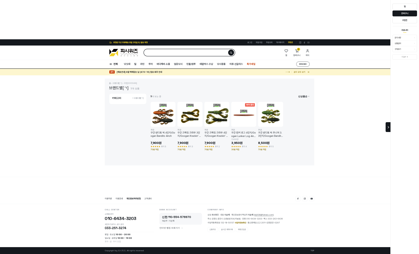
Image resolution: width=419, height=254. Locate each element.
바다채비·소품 (163, 64)
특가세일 (251, 64)
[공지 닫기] (308, 72)
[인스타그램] (300, 42)
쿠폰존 (290, 42)
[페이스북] (304, 42)
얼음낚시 (178, 64)
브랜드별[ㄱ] (117, 83)
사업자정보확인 (240, 223)
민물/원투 (191, 64)
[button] (304, 96)
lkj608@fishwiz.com (264, 215)
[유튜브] (308, 42)
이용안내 (119, 198)
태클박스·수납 (206, 64)
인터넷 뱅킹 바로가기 (169, 228)
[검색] (231, 53)
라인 (142, 64)
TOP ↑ (404, 57)
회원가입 (259, 42)
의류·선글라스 (236, 64)
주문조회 (269, 42)
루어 (150, 64)
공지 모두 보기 (299, 72)
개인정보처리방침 (133, 198)
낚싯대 (127, 64)
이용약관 (108, 198)
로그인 (249, 42)
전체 (115, 64)
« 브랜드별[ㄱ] (138, 98)
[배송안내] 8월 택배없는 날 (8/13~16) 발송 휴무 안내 (139, 70)
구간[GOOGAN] (130, 83)
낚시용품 (221, 64)
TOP (312, 250)
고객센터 (148, 198)
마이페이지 (280, 42)
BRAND (303, 64)
